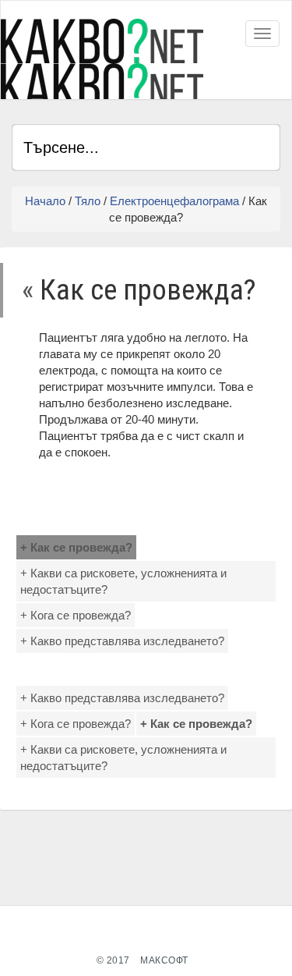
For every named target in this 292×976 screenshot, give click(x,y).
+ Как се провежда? (76, 547)
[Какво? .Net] (102, 59)
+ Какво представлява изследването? (122, 641)
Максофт (164, 960)
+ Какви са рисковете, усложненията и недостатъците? (123, 581)
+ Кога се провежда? (75, 615)
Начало (45, 201)
